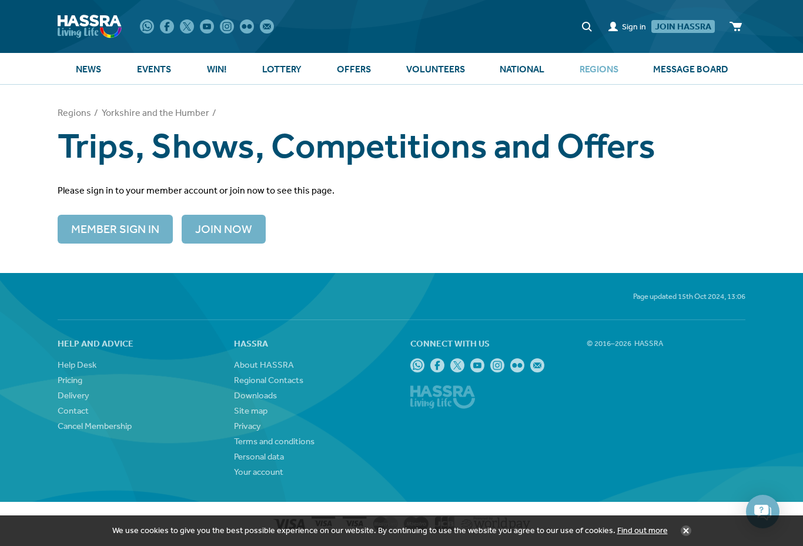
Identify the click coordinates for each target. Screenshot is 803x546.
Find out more (642, 530)
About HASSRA (264, 364)
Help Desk (77, 364)
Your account (258, 471)
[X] (187, 26)
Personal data (259, 456)
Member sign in (115, 228)
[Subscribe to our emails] (267, 26)
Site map (250, 410)
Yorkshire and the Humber (155, 112)
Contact (73, 410)
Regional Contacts (268, 379)
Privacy (247, 425)
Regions (74, 112)
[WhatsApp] (147, 26)
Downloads (255, 395)
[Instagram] (227, 26)
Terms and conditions (274, 441)
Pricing (70, 379)
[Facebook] (167, 26)
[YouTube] (207, 26)
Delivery (73, 395)
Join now (223, 228)
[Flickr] (247, 26)
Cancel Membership (95, 425)
